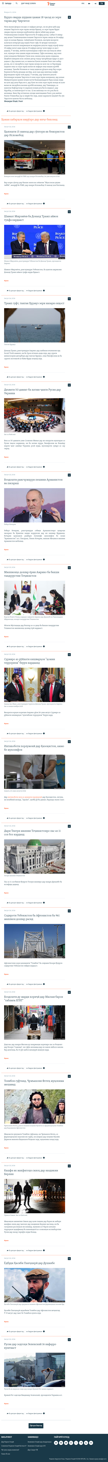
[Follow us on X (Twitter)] (76, 1443)
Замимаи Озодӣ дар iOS (37, 1446)
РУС (83, 3)
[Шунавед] (95, 3)
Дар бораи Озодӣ (7, 1442)
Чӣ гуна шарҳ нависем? (10, 1450)
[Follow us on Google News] (56, 1443)
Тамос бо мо (5, 1454)
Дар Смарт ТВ (33, 1450)
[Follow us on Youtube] (66, 1443)
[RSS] (86, 1443)
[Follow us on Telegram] (81, 1443)
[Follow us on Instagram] (71, 1443)
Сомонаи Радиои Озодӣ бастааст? (13, 1446)
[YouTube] (89, 3)
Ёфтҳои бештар (36, 1426)
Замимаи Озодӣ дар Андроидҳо (40, 1442)
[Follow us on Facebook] (61, 1443)
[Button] (15, 111)
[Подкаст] (91, 1443)
